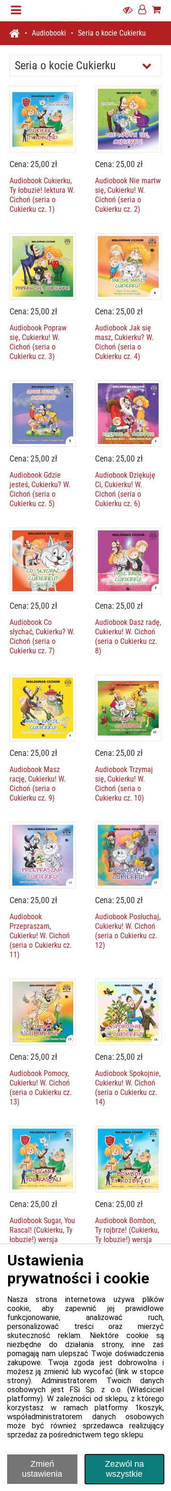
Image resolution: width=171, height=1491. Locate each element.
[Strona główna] (18, 33)
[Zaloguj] (142, 10)
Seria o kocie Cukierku (112, 33)
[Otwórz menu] (16, 10)
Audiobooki (49, 33)
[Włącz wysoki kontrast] (127, 10)
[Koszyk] (156, 10)
